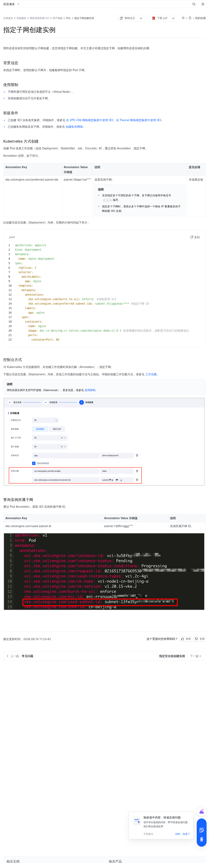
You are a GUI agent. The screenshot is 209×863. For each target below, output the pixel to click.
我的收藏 (200, 18)
